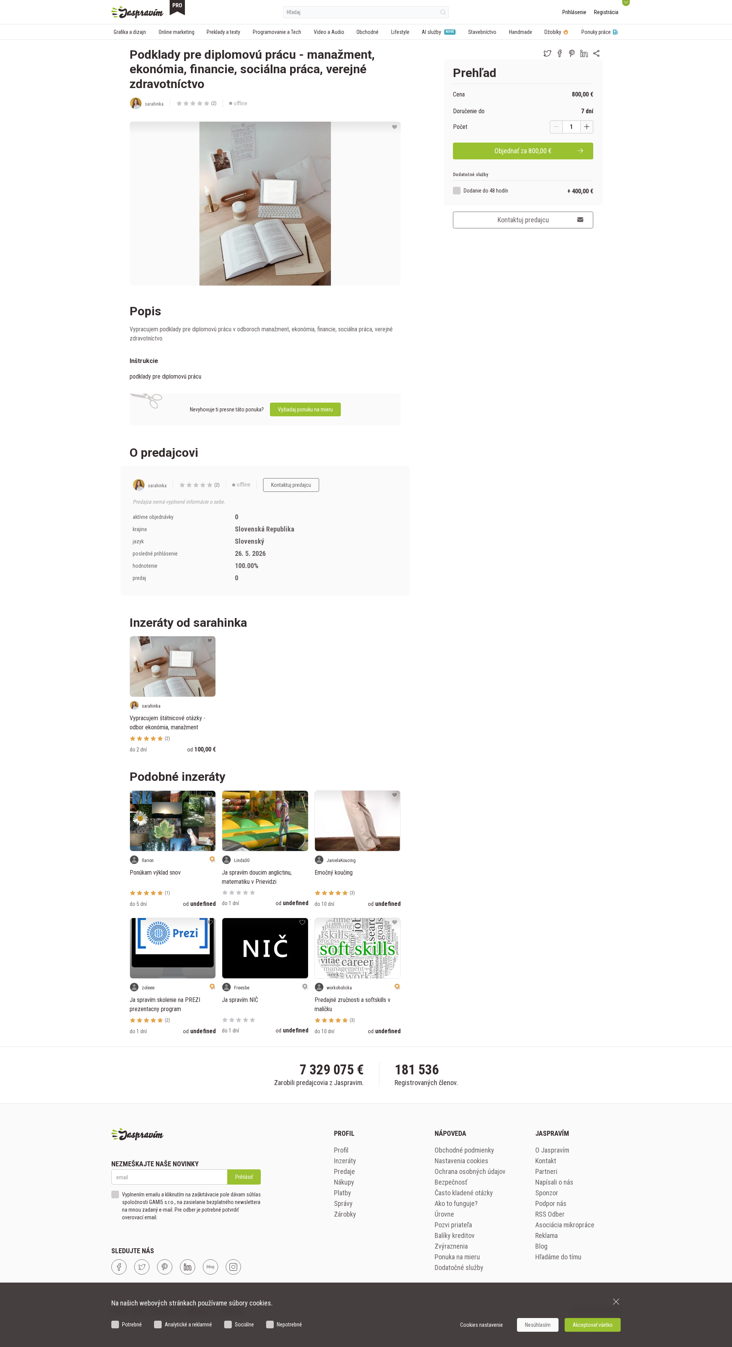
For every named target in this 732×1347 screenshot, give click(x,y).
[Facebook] (119, 1267)
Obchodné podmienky (464, 1150)
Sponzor (546, 1193)
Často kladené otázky (464, 1193)
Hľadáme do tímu (558, 1257)
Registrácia (606, 12)
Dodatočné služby (459, 1268)
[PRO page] (177, 7)
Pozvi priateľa (453, 1225)
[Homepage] (137, 12)
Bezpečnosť (451, 1182)
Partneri (546, 1171)
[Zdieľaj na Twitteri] (547, 53)
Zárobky (345, 1214)
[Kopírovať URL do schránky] (596, 53)
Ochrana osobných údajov (470, 1171)
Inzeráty (345, 1161)
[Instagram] (233, 1267)
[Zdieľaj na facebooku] (560, 53)
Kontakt (545, 1161)
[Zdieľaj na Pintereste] (572, 53)
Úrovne (444, 1214)
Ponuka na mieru (457, 1257)
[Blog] (210, 1267)
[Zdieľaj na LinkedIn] (584, 53)
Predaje (344, 1171)
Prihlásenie (574, 12)
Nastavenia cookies (461, 1161)
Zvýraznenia (451, 1246)
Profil (341, 1150)
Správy (343, 1203)
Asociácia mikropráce (564, 1225)
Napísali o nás (554, 1182)
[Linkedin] (187, 1267)
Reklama (546, 1235)
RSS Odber (550, 1214)
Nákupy (344, 1182)
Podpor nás (551, 1203)
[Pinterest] (164, 1267)
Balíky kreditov (455, 1235)
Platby (342, 1193)
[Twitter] (141, 1267)
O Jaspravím (552, 1150)
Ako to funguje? (456, 1203)
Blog (541, 1246)
